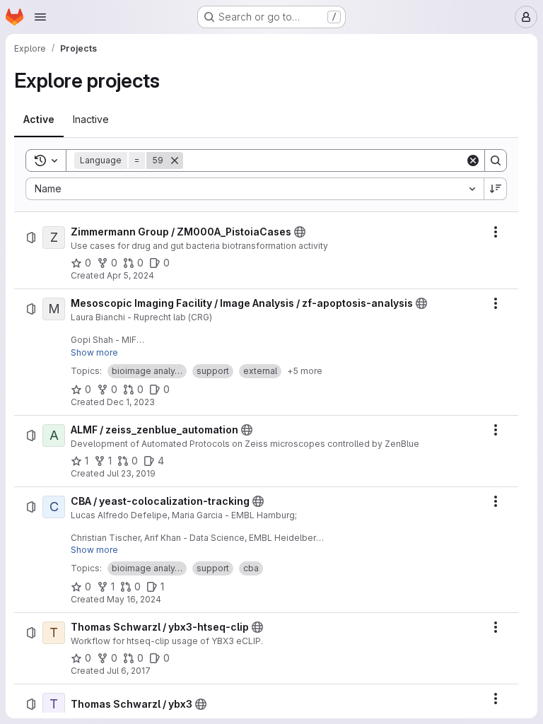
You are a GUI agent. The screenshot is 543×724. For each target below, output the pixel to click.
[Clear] (473, 160)
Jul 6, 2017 (129, 670)
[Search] (495, 160)
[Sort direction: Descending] (495, 188)
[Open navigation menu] (40, 17)
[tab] (39, 119)
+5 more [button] (304, 371)
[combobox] (254, 188)
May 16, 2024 (134, 599)
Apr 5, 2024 (130, 275)
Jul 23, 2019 (131, 473)
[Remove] (174, 160)
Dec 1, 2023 (131, 402)
